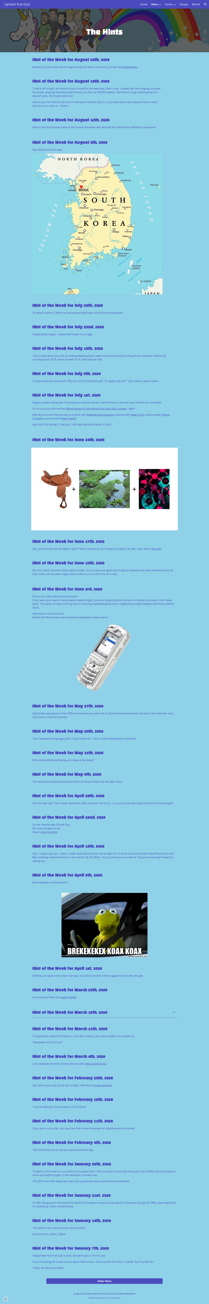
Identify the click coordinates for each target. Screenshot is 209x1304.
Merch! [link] (196, 4)
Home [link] (143, 4)
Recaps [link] (184, 4)
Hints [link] (154, 4)
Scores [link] (169, 4)
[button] (205, 4)
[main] (104, 30)
